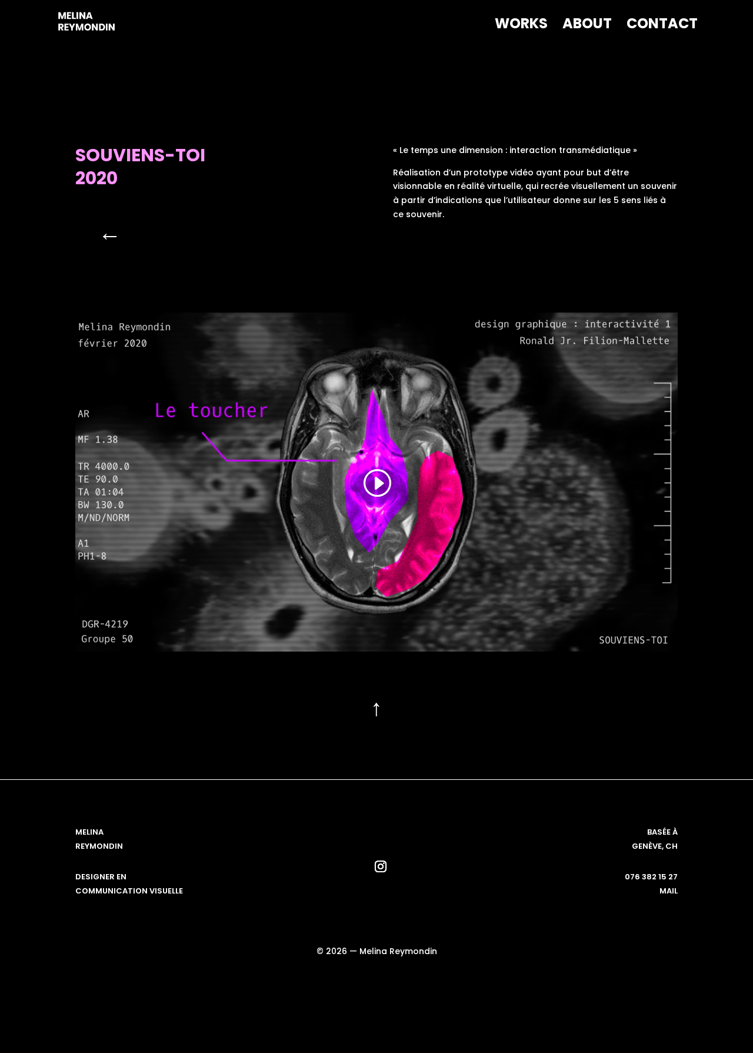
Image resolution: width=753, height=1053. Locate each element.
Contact (662, 26)
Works (521, 26)
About (587, 26)
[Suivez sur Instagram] (380, 866)
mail (668, 890)
